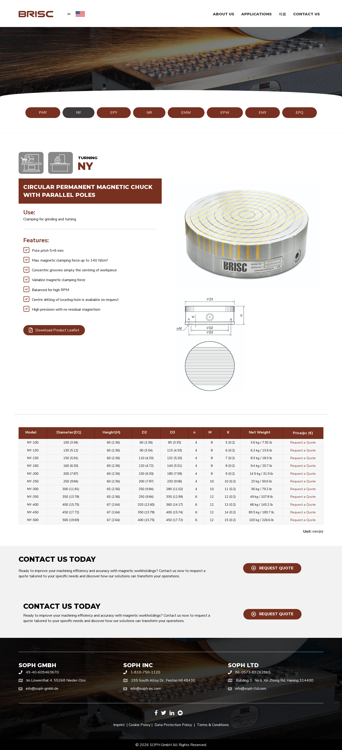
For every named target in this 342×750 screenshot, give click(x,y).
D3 (172, 432)
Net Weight (259, 432)
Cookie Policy (140, 724)
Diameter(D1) (69, 432)
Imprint (119, 724)
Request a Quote (303, 442)
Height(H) (112, 432)
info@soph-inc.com (146, 688)
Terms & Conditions (213, 724)
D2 (144, 432)
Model (31, 432)
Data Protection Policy (173, 724)
